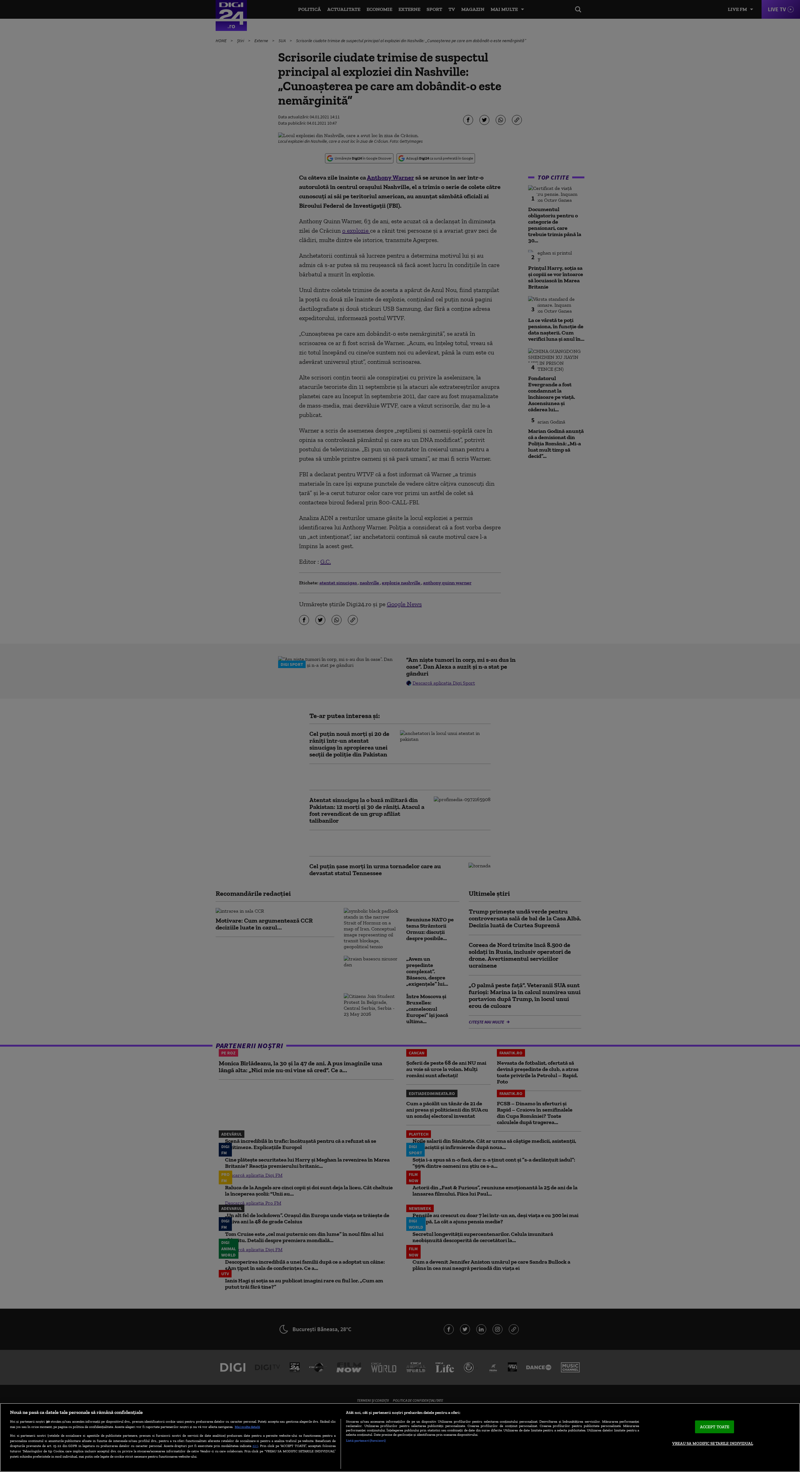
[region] (400, 1437)
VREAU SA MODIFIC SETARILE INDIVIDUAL (712, 1443)
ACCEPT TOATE (715, 1427)
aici (255, 1445)
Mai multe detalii (247, 1427)
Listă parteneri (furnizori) (366, 1440)
